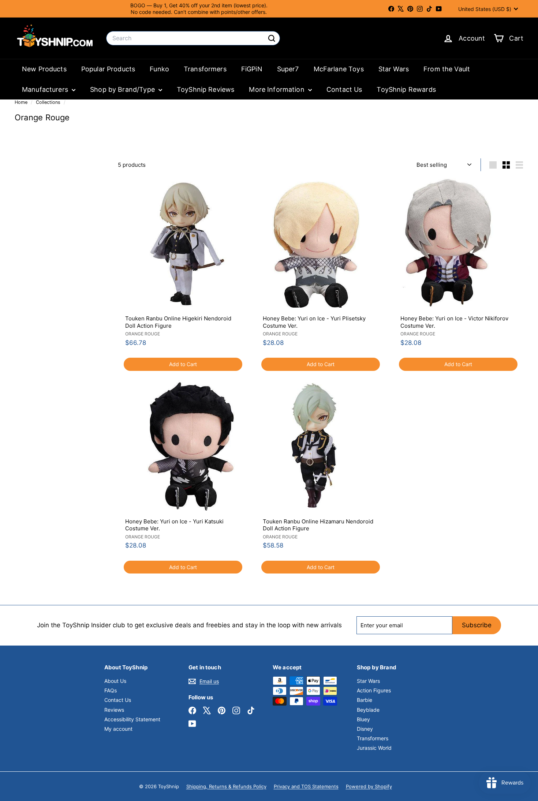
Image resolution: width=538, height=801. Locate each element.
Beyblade (368, 710)
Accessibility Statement (132, 719)
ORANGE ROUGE (142, 333)
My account (118, 729)
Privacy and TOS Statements (306, 786)
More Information (277, 89)
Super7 (288, 69)
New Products (44, 69)
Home (22, 102)
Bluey (363, 719)
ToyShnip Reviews (205, 89)
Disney (365, 729)
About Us (115, 681)
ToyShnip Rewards (406, 89)
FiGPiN (251, 69)
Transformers (205, 69)
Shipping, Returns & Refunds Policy (226, 786)
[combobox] (193, 38)
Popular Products (108, 69)
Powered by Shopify (369, 786)
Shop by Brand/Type (123, 89)
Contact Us (344, 89)
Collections (49, 102)
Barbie (364, 700)
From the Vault (446, 69)
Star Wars (393, 69)
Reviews (114, 710)
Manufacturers (46, 89)
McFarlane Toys (339, 69)
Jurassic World (374, 748)
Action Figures (374, 690)
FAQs (110, 690)
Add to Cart (183, 364)
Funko (159, 69)
